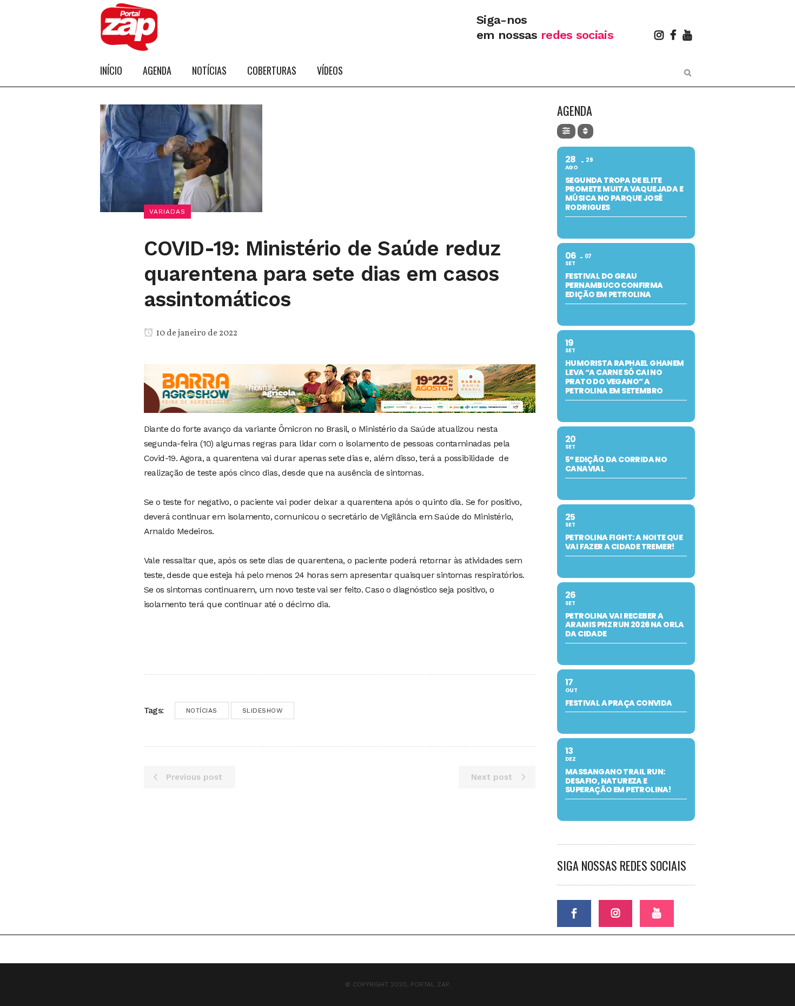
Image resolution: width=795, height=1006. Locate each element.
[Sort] (585, 131)
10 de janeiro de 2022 (196, 333)
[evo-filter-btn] (566, 131)
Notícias (201, 710)
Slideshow (262, 710)
